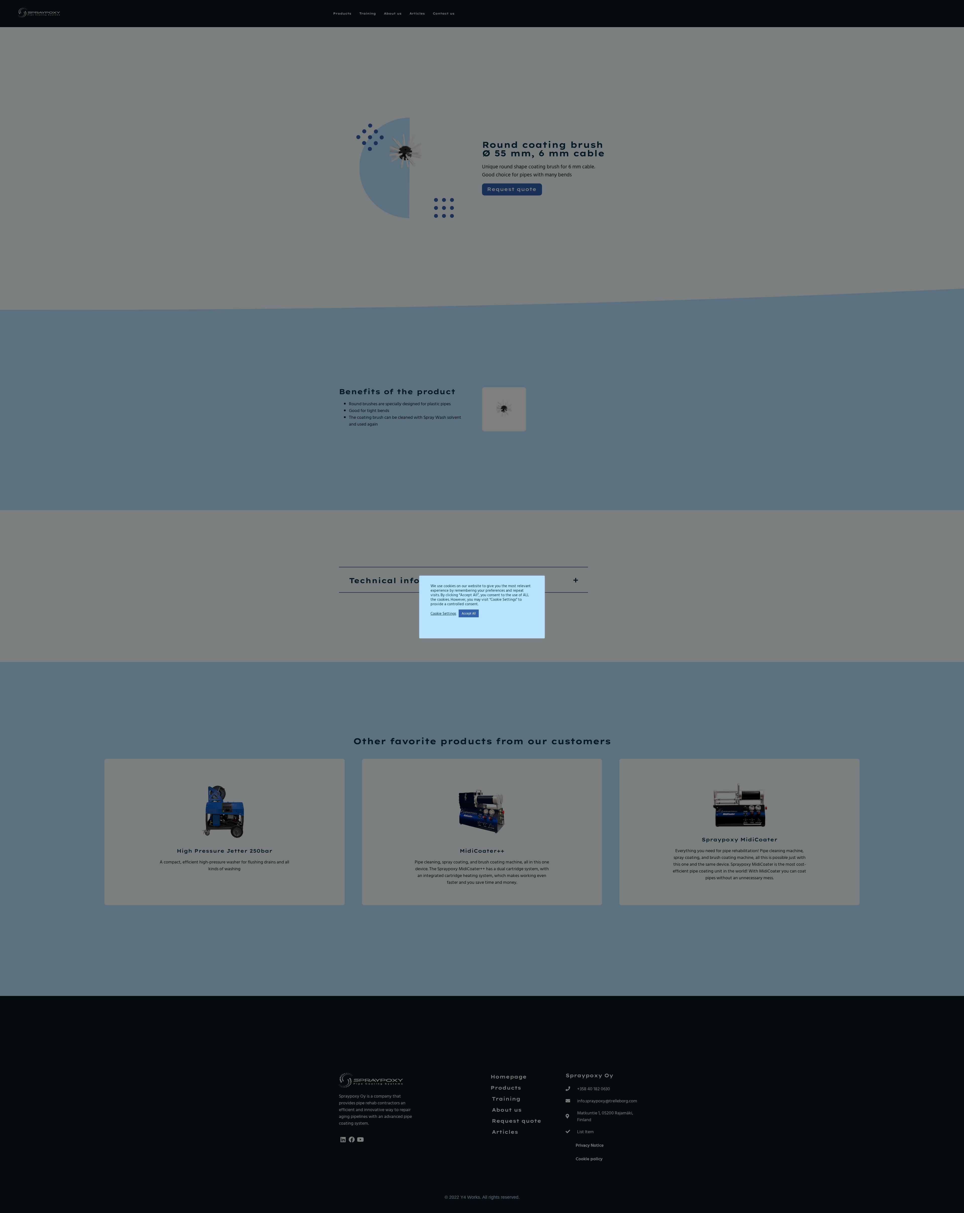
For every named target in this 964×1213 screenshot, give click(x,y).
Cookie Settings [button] (443, 613)
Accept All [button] (469, 613)
